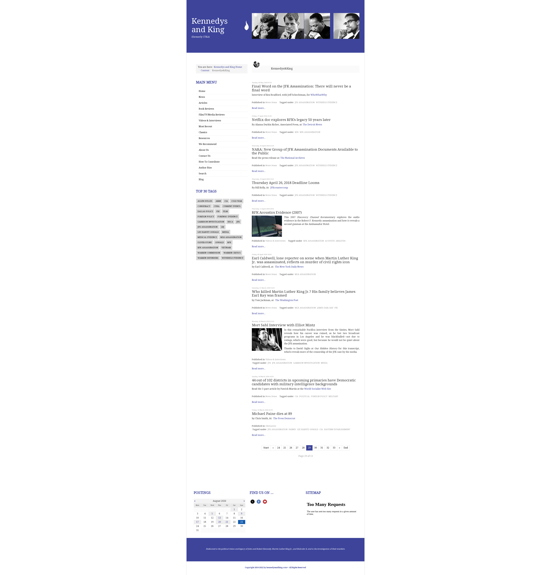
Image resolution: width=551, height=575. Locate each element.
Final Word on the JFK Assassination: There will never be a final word (301, 88)
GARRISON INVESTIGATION (211, 222)
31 (321, 447)
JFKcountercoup (279, 187)
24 (278, 447)
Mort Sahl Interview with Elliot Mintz (283, 325)
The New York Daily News (289, 266)
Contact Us (204, 156)
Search (202, 173)
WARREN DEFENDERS (208, 258)
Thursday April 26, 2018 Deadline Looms (285, 183)
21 (227, 522)
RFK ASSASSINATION (208, 247)
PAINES (292, 429)
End (346, 447)
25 (284, 447)
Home (202, 91)
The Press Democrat (284, 418)
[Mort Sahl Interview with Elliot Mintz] (267, 339)
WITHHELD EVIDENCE (232, 258)
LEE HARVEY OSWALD (208, 232)
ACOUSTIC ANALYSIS (335, 241)
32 (328, 447)
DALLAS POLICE (205, 211)
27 (297, 447)
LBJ (222, 227)
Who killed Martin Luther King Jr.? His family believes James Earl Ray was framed (303, 293)
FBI (218, 211)
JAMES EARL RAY (325, 308)
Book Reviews (206, 108)
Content (205, 70)
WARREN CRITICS (232, 253)
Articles (203, 103)
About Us (204, 150)
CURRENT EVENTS (231, 206)
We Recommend (208, 144)
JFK (238, 222)
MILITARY (333, 396)
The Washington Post (286, 300)
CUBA (216, 206)
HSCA (230, 222)
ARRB (218, 201)
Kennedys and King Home (228, 67)
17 (197, 522)
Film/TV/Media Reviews (212, 114)
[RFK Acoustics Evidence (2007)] (267, 226)
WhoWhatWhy (319, 94)
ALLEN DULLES (205, 201)
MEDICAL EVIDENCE (207, 237)
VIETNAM (226, 247)
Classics (203, 132)
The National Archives (292, 158)
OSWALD (219, 242)
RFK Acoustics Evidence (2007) (277, 213)
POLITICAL (304, 396)
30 (315, 447)
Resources (204, 138)
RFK (229, 242)
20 (219, 522)
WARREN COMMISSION (209, 253)
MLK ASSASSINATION (230, 237)
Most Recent (205, 126)
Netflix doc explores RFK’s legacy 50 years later (291, 120)
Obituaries (270, 426)
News (202, 97)
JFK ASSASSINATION (208, 227)
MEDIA (225, 232)
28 (303, 447)
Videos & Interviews (210, 120)
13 (219, 517)
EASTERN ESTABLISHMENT (337, 429)
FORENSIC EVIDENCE (228, 216)
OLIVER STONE (205, 242)
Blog (201, 179)
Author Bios (205, 167)
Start (266, 447)
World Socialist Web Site (317, 388)
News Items (271, 102)
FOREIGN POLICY (206, 216)
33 (334, 447)
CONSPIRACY (204, 206)
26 (291, 447)
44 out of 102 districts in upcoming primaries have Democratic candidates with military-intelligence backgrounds (304, 382)
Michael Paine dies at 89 (272, 414)
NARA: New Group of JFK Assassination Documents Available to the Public (305, 151)
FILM (225, 211)
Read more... (258, 108)
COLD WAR (236, 201)
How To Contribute (209, 161)
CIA (226, 201)
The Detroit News (312, 124)
